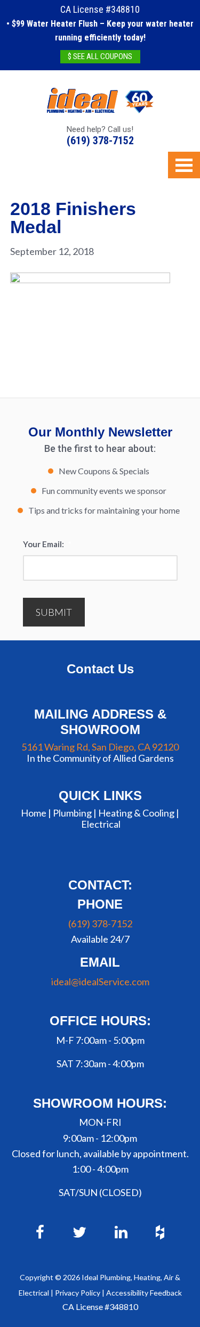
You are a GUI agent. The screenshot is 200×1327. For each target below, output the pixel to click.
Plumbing (72, 813)
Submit (54, 612)
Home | (36, 813)
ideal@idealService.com (100, 981)
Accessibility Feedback (144, 1292)
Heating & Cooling (136, 813)
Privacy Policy (77, 1292)
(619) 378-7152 (100, 140)
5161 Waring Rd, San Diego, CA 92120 (100, 747)
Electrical (101, 824)
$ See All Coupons (100, 56)
